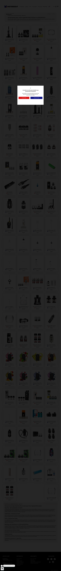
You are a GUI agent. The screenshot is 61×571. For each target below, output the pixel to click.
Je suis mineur (24, 97)
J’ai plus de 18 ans (36, 97)
